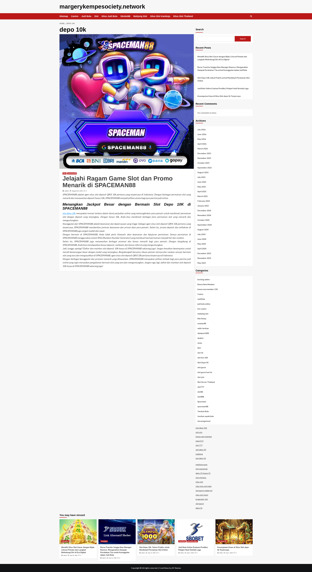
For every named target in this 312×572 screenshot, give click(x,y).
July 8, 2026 (190, 553)
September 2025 (204, 168)
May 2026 (201, 139)
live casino (201, 309)
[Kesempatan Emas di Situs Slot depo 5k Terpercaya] (234, 531)
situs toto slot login (204, 486)
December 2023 (204, 253)
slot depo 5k (201, 458)
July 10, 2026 (152, 553)
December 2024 (204, 210)
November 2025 (204, 158)
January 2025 (203, 206)
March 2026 (202, 148)
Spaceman (201, 401)
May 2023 (201, 263)
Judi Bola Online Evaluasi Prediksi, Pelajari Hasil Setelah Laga (223, 88)
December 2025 (204, 153)
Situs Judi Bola (109, 16)
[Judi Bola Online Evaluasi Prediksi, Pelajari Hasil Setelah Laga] (195, 531)
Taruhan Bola (203, 411)
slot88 (200, 392)
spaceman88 (72, 173)
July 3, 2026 (229, 553)
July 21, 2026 (113, 558)
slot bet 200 (202, 358)
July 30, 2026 (74, 555)
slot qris (200, 377)
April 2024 (201, 248)
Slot (96, 16)
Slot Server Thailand (206, 382)
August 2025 (203, 172)
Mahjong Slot (140, 16)
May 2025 (201, 187)
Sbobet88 (125, 16)
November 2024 (204, 215)
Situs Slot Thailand (183, 16)
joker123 (199, 441)
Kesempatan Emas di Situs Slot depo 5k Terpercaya (219, 96)
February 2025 (203, 201)
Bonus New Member (206, 284)
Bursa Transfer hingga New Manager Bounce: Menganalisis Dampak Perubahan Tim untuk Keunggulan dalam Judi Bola (222, 68)
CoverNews (164, 568)
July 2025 (201, 177)
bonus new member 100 (207, 289)
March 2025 (202, 196)
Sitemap (63, 16)
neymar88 (201, 323)
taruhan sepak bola (205, 416)
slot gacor (201, 367)
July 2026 (201, 129)
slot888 (200, 397)
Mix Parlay (201, 318)
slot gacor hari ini (204, 372)
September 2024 (204, 225)
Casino (74, 16)
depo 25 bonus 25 (203, 473)
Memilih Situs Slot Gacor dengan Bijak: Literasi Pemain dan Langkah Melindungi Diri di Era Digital (222, 58)
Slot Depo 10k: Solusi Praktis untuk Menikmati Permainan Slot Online (223, 79)
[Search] (251, 16)
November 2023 (204, 258)
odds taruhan (203, 328)
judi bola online (203, 304)
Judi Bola (86, 16)
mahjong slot (202, 314)
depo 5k (199, 508)
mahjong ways (201, 464)
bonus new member (204, 436)
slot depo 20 (201, 449)
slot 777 (199, 445)
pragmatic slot (202, 499)
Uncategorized (203, 421)
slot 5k (200, 353)
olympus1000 (203, 333)
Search (200, 29)
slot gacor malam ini (204, 490)
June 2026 (201, 134)
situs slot (199, 482)
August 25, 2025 (77, 191)
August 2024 (203, 229)
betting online (203, 279)
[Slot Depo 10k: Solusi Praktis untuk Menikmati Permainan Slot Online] (156, 531)
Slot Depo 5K (203, 362)
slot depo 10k (69, 213)
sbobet (200, 338)
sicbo (199, 343)
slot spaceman (202, 469)
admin (67, 191)
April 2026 (201, 144)
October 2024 (203, 220)
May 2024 (201, 244)
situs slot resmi (202, 495)
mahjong (199, 454)
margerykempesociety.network (102, 6)
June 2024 (201, 239)
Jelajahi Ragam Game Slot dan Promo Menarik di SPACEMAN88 (118, 182)
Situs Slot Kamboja (160, 16)
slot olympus (201, 477)
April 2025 (201, 191)
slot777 (200, 387)
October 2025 (203, 163)
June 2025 (201, 182)
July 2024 (201, 234)
